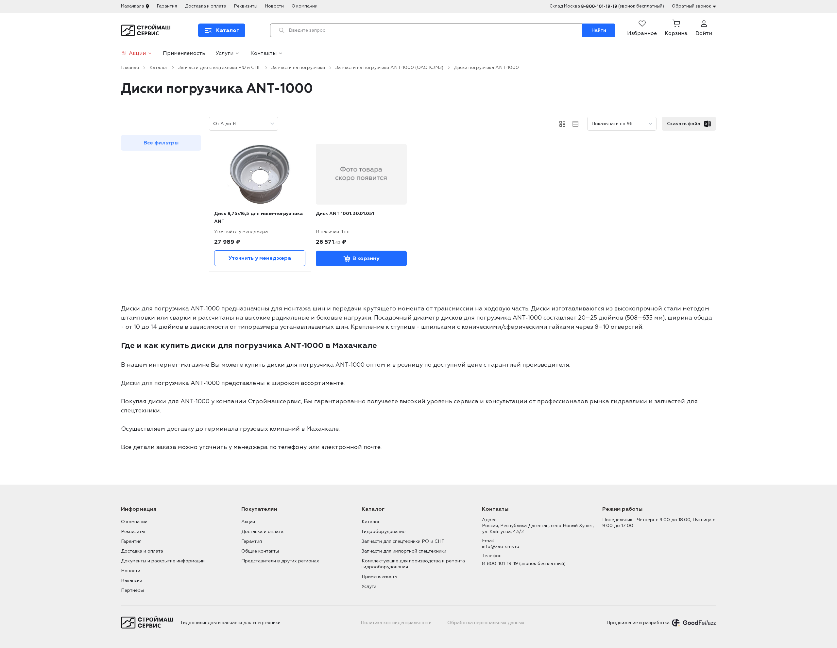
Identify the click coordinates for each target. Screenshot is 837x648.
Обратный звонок (691, 6)
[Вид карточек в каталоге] (562, 123)
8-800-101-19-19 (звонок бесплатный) (524, 563)
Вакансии (131, 580)
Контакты (263, 53)
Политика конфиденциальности (396, 622)
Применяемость (184, 53)
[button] (676, 30)
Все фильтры (161, 143)
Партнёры (132, 590)
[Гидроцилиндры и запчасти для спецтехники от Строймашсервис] (147, 30)
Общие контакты (260, 551)
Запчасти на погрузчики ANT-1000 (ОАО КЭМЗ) (389, 67)
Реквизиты (245, 6)
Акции (137, 53)
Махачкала (132, 6)
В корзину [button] (365, 258)
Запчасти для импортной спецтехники (404, 551)
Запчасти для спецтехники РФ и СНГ (219, 67)
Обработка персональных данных (485, 622)
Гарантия (167, 6)
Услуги (224, 53)
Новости (274, 6)
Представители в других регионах (280, 561)
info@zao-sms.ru (500, 546)
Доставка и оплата (205, 6)
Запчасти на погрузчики (298, 67)
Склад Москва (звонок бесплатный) (607, 6)
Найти (598, 30)
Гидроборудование (383, 531)
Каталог (158, 67)
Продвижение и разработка (638, 622)
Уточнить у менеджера (260, 258)
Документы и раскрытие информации (163, 561)
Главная (130, 67)
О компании (304, 6)
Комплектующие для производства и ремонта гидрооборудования (413, 564)
